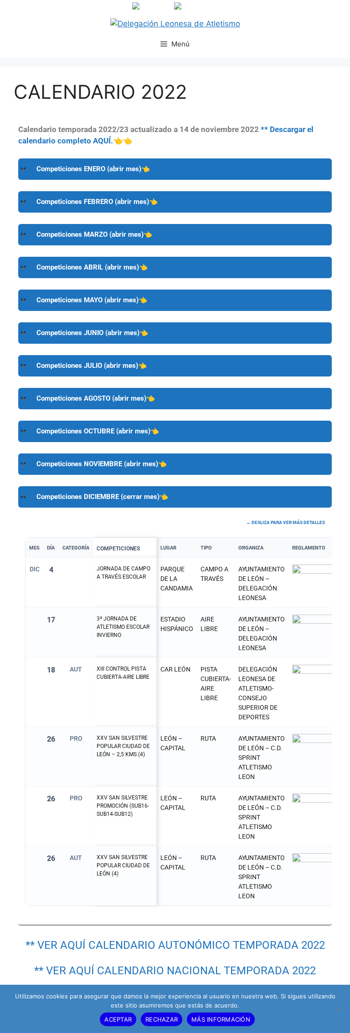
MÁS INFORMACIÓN (220, 1019)
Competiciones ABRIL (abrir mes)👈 (92, 267)
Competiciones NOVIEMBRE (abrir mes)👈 (101, 464)
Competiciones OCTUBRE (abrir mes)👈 (97, 431)
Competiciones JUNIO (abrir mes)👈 (92, 333)
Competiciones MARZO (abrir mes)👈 (94, 234)
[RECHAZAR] (338, 1008)
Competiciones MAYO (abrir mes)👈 (91, 300)
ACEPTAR (118, 1019)
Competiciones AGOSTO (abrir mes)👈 (95, 398)
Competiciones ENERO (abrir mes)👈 (93, 169)
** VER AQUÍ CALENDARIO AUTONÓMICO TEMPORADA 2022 (175, 945)
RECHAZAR (161, 1019)
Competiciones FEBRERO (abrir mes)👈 (97, 202)
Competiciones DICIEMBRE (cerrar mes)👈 (102, 497)
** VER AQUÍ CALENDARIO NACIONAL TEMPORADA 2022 (175, 970)
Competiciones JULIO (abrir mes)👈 (91, 365)
